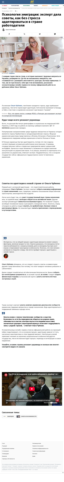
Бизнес (36, 5)
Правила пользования (37, 446)
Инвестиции (55, 5)
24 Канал (4, 5)
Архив (33, 456)
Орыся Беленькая (10, 29)
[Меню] (3, 2)
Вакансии (4, 456)
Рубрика (12, 73)
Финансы (45, 5)
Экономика (26, 5)
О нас (3, 443)
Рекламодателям (36, 443)
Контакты (34, 453)
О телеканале (5, 451)
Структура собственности (8, 458)
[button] (9, 34)
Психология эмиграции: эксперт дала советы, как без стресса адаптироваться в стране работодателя (42, 8)
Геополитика (15, 5)
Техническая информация (38, 451)
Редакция (4, 446)
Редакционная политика (8, 448)
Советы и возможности (14, 8)
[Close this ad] (63, 472)
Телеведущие (5, 453)
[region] (32, 478)
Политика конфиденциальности (40, 448)
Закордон (4, 8)
